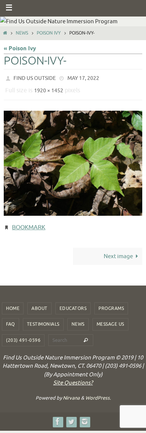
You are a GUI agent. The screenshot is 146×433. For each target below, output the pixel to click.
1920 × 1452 (48, 88)
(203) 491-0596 (23, 335)
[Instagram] (84, 416)
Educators (73, 303)
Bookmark (28, 223)
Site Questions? (73, 377)
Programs (111, 303)
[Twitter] (71, 416)
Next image (118, 250)
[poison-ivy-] (73, 159)
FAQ (10, 319)
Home (12, 303)
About (39, 303)
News (22, 33)
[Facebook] (58, 416)
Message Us (110, 319)
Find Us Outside (34, 77)
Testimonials (43, 319)
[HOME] (5, 33)
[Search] (85, 334)
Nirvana (71, 392)
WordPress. (98, 392)
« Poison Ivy (20, 49)
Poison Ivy (49, 33)
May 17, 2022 (83, 77)
